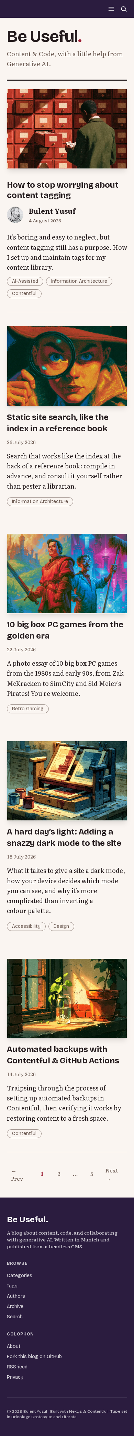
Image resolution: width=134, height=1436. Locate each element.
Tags (12, 1286)
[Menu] (111, 9)
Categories (19, 1276)
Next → (111, 1174)
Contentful (24, 293)
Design (61, 926)
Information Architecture (79, 281)
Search (15, 1317)
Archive (15, 1306)
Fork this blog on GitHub (34, 1356)
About (14, 1346)
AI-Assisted (25, 281)
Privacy (15, 1377)
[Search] (123, 8)
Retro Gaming (28, 709)
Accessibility (26, 926)
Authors (16, 1296)
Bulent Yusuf (52, 211)
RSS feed (17, 1367)
